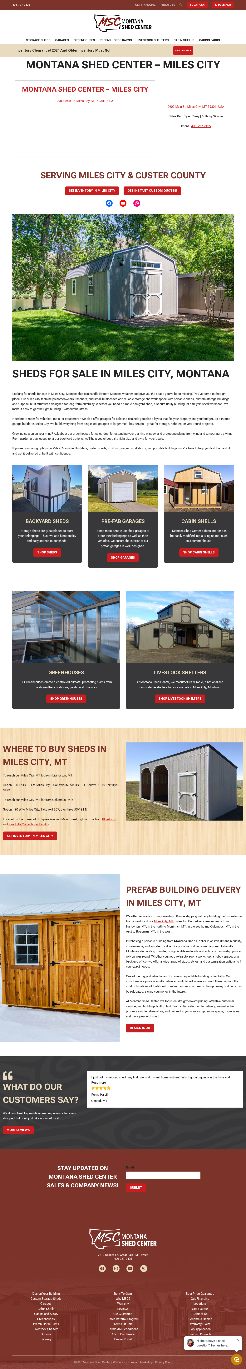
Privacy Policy (164, 1362)
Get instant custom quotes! (152, 190)
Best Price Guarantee (200, 1293)
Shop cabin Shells (199, 552)
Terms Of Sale (123, 1324)
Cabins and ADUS (46, 1314)
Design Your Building (46, 1293)
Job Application (200, 1329)
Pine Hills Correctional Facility (28, 824)
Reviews (123, 1309)
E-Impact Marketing (140, 1362)
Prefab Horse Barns (116, 40)
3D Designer (222, 4)
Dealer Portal (123, 1339)
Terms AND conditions (123, 1329)
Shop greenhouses (66, 698)
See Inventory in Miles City (92, 190)
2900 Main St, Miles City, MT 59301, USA (85, 101)
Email (130, 1167)
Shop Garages (123, 557)
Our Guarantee (122, 1314)
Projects (167, 4)
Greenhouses (84, 40)
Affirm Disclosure (123, 1334)
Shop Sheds (47, 552)
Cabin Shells (184, 40)
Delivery (46, 1339)
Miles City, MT (164, 921)
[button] (98, 1082)
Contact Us (200, 1314)
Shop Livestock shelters (180, 698)
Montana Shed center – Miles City (85, 89)
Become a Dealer (200, 1319)
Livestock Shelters (153, 40)
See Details (183, 50)
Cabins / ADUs (209, 40)
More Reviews (18, 1130)
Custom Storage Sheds (46, 1298)
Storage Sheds (38, 40)
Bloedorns (109, 819)
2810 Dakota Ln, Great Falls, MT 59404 (123, 1255)
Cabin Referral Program (123, 1319)
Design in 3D (140, 1028)
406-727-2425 (21, 4)
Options (46, 1334)
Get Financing (145, 4)
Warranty (123, 1303)
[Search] (181, 4)
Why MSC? (123, 1298)
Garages (62, 40)
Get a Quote (200, 1309)
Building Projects (200, 1334)
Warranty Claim (200, 1324)
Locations (197, 4)
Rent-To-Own (123, 1293)
